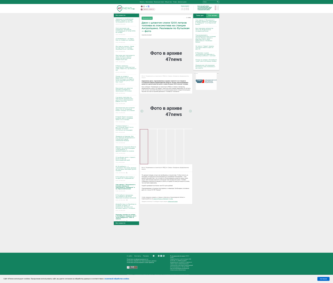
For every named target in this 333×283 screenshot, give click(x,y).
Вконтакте (159, 256)
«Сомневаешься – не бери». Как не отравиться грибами (125, 40)
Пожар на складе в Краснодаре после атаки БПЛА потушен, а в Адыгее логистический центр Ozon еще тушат (125, 80)
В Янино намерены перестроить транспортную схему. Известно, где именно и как (126, 69)
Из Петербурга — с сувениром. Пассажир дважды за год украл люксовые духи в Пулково (126, 169)
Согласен (323, 279)
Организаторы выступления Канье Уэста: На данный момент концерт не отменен (125, 110)
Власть (142, 2)
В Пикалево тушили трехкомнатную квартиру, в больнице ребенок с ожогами (205, 54)
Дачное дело (182, 2)
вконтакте (144, 6)
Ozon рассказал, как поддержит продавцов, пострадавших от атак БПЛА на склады (125, 31)
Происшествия (159, 2)
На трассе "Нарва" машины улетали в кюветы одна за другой (204, 48)
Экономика (149, 2)
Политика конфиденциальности (137, 259)
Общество (168, 2)
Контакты (137, 256)
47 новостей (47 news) (178, 256)
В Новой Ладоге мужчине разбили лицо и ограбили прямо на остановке (124, 119)
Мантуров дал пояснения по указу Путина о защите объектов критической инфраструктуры (125, 58)
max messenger (148, 6)
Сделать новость (148, 9)
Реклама (146, 256)
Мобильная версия (142, 6)
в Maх (171, 198)
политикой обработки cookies (117, 279)
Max (164, 256)
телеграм (146, 6)
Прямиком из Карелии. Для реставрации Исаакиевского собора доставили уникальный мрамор (125, 139)
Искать (217, 1)
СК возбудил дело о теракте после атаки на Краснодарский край (125, 160)
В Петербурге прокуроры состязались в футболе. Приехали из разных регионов (126, 198)
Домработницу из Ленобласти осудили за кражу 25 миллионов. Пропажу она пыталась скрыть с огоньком (126, 207)
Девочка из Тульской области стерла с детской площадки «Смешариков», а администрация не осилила (126, 150)
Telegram (161, 256)
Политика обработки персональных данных (141, 260)
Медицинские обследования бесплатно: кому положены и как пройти (205, 67)
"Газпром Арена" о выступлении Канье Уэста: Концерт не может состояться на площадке (125, 129)
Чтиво (175, 2)
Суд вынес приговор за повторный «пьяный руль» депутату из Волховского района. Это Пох (124, 100)
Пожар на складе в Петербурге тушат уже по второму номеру (206, 60)
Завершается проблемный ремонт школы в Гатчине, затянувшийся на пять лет (124, 22)
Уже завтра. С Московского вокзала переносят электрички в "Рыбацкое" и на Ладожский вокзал (205, 22)
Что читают (212, 15)
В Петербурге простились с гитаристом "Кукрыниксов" (125, 178)
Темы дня (199, 15)
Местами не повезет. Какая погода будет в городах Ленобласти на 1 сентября (125, 49)
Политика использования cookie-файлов (140, 262)
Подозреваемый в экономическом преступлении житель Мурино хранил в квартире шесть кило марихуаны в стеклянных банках (205, 39)
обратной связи (173, 201)
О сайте (129, 256)
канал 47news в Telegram (160, 198)
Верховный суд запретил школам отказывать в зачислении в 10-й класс (124, 91)
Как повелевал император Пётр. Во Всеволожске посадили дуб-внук (204, 30)
